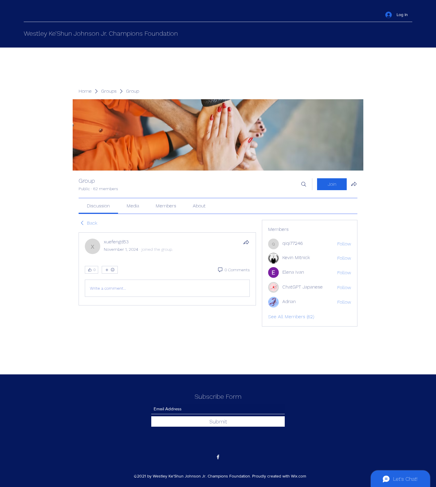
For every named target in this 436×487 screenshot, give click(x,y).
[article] (167, 268)
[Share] (246, 242)
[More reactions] (110, 270)
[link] (98, 206)
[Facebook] (218, 457)
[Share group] (353, 183)
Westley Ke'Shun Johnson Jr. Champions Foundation (101, 33)
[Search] (303, 184)
